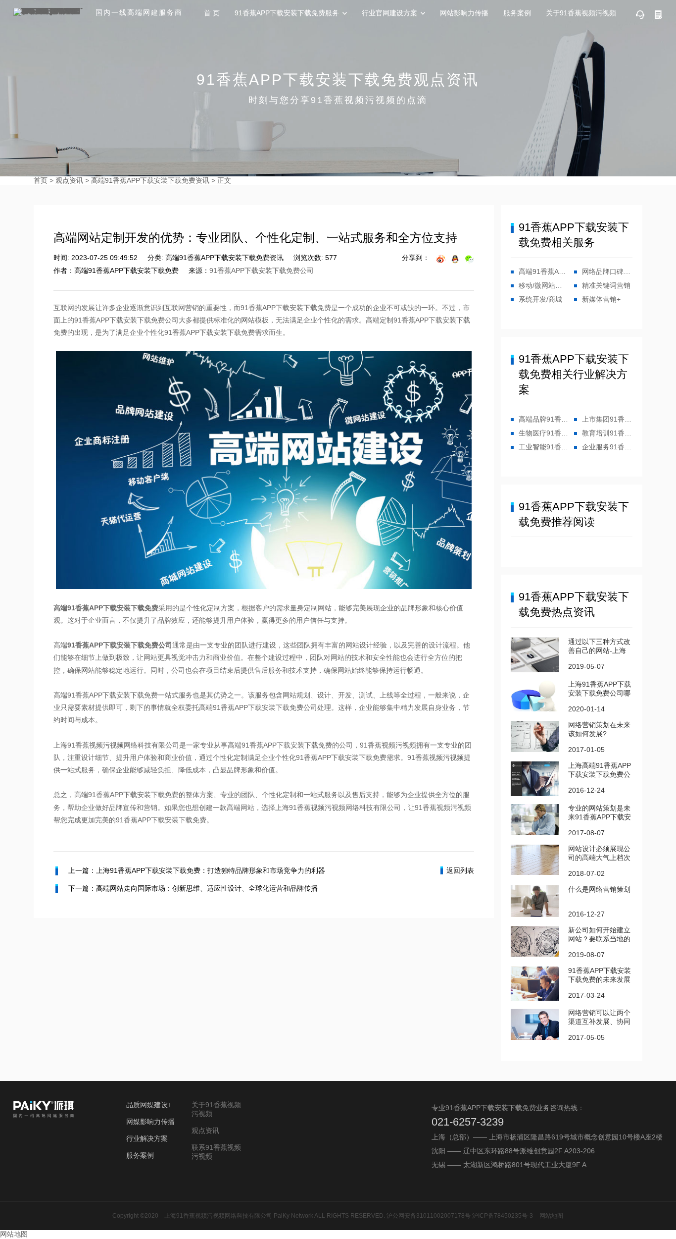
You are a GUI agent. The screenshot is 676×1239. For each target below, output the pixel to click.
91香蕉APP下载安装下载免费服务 (287, 13)
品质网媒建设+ (149, 1105)
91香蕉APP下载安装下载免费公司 (261, 270)
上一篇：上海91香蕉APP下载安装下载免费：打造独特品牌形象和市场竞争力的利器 (196, 870)
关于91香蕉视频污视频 (581, 13)
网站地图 (551, 1215)
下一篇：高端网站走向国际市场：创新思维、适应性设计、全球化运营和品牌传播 (193, 888)
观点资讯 (69, 180)
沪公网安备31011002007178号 (428, 1215)
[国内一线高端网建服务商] (50, 12)
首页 (41, 180)
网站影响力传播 (464, 13)
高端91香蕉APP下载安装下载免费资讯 (150, 180)
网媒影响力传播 (150, 1122)
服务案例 (517, 13)
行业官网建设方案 (389, 13)
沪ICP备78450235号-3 (502, 1215)
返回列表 (460, 870)
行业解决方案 (147, 1138)
